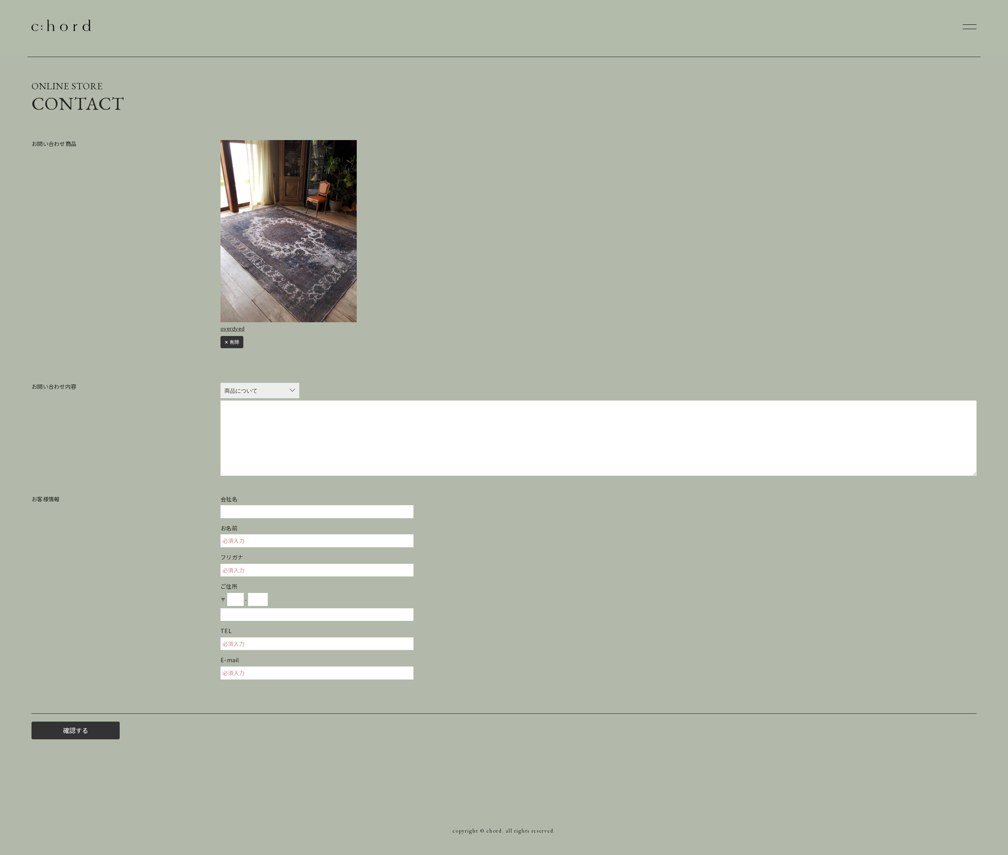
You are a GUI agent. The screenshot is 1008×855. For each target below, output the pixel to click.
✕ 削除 (231, 341)
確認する (75, 730)
